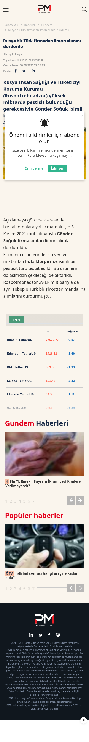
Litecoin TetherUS (20, 394)
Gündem (46, 25)
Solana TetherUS (19, 380)
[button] (71, 501)
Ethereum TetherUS (21, 353)
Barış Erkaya (13, 54)
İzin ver (57, 168)
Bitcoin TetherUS (19, 340)
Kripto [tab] (16, 320)
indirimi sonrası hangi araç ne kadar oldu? (41, 575)
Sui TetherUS (16, 408)
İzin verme (34, 168)
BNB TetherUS (17, 367)
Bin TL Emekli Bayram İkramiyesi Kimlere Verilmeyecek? (43, 483)
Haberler (29, 25)
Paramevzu (11, 25)
